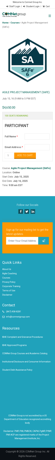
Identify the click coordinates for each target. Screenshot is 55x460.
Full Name (11, 136)
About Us (6, 269)
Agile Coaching (9, 273)
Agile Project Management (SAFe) (31, 168)
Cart (48, 6)
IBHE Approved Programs (14, 345)
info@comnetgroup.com (18, 316)
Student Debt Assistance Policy (17, 370)
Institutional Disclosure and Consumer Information (26, 361)
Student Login (33, 6)
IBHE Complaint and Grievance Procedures (22, 337)
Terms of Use (8, 290)
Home (5, 22)
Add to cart (25, 155)
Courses (15, 22)
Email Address (14, 147)
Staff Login (14, 6)
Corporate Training (11, 286)
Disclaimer (7, 295)
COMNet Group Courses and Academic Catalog (24, 353)
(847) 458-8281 (13, 311)
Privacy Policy (8, 282)
